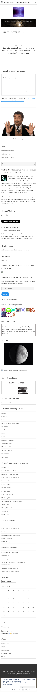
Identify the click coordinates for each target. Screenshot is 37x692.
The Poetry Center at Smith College (11, 501)
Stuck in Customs (6, 538)
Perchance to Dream (7, 157)
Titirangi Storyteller (7, 508)
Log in (3, 647)
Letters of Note (5, 484)
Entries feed (5, 650)
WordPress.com (6, 657)
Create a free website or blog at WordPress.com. (16, 671)
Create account (5, 643)
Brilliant (3, 413)
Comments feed (6, 653)
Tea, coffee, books (7, 443)
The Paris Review (6, 450)
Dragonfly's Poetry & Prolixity (10, 474)
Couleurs (4, 416)
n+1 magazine (5, 491)
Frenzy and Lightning (7, 403)
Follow (5, 294)
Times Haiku (5, 504)
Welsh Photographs (7, 542)
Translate (15, 633)
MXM (3, 433)
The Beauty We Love (7, 498)
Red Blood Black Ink (7, 440)
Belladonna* (5, 555)
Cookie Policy (9, 684)
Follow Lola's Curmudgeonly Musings (16, 277)
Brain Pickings (5, 467)
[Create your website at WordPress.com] (18, 2)
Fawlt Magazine (6, 559)
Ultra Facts (4, 457)
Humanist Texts (6, 481)
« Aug (3, 622)
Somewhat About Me (7, 151)
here (33, 199)
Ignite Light (4, 426)
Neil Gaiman (5, 437)
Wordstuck (4, 511)
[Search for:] (18, 164)
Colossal (3, 525)
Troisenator (5, 454)
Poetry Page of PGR (7, 494)
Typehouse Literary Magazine (10, 571)
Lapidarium (4, 430)
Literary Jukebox (6, 487)
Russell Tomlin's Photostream (10, 535)
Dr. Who (3, 420)
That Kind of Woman (7, 447)
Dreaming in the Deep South (10, 423)
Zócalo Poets (5, 515)
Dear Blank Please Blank (8, 471)
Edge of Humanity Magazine (10, 477)
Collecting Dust (5, 154)
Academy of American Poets (9, 552)
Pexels (3, 532)
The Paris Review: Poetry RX (9, 568)
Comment (29, 92)
